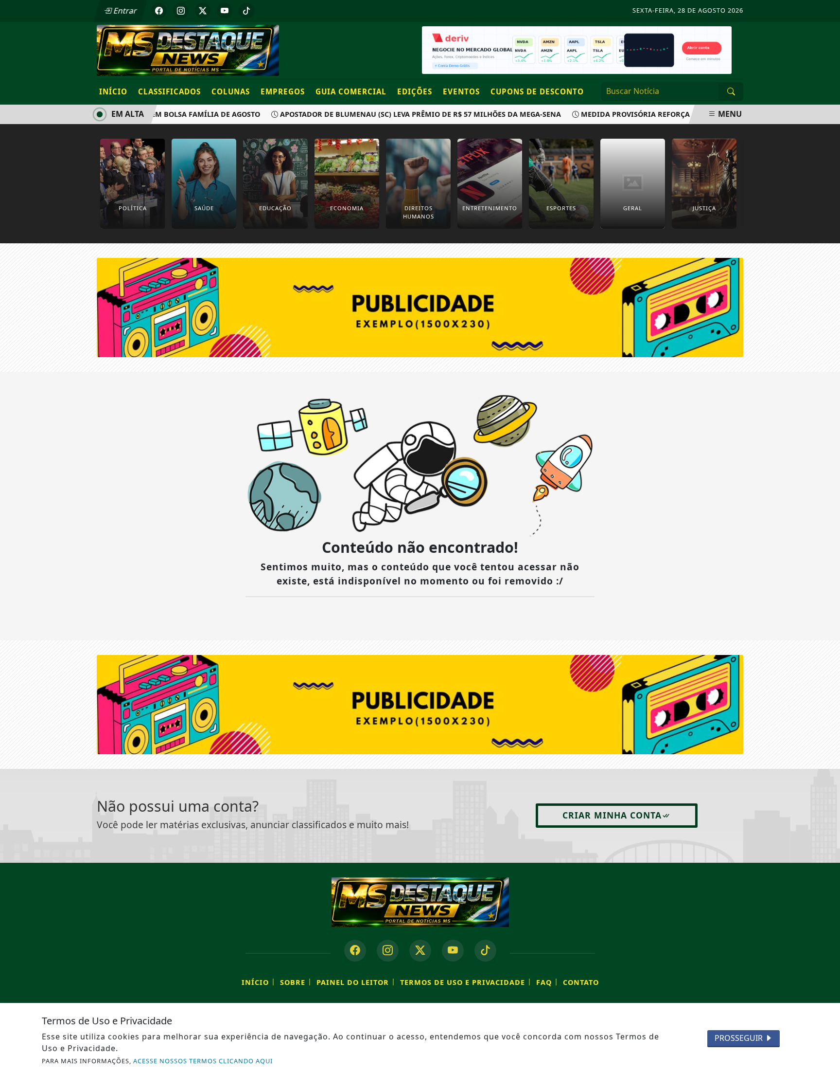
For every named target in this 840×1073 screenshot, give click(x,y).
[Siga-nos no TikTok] (485, 951)
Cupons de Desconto (537, 91)
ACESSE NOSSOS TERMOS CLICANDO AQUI (203, 1060)
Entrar (124, 10)
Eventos (461, 91)
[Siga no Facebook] (159, 10)
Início (113, 91)
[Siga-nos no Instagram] (388, 951)
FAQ (544, 982)
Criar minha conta (612, 815)
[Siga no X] (202, 10)
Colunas (230, 91)
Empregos (283, 91)
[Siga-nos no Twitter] (420, 951)
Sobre (292, 982)
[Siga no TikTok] (246, 10)
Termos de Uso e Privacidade (462, 982)
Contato (581, 982)
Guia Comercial (350, 91)
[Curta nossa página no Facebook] (355, 951)
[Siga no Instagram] (181, 10)
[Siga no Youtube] (224, 10)
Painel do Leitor (352, 982)
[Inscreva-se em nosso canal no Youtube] (453, 951)
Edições (414, 91)
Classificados (169, 91)
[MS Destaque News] (188, 49)
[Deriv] (577, 49)
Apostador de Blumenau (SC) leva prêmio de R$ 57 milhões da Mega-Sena (407, 114)
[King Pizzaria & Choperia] (420, 703)
